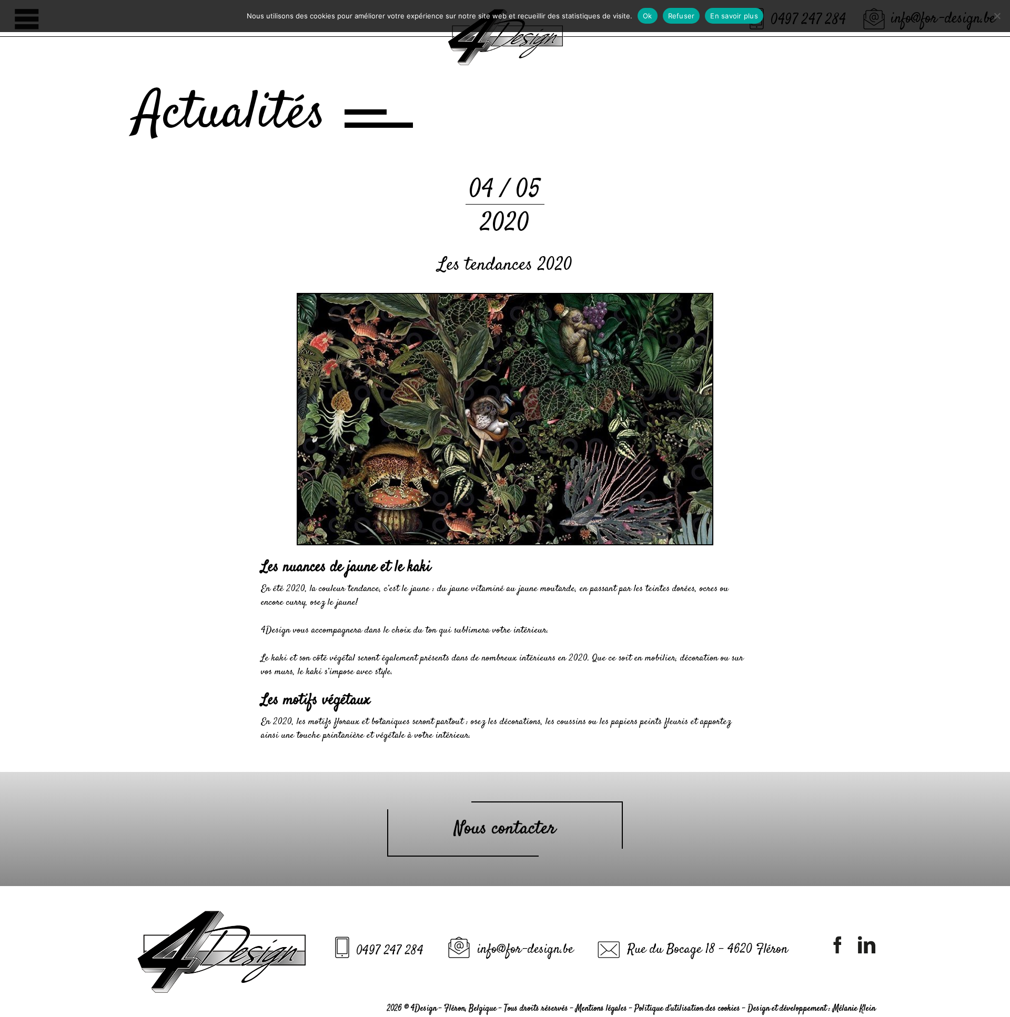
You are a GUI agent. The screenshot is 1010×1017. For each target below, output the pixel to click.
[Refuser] (997, 16)
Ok (647, 16)
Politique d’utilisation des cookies (687, 1009)
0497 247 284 (389, 951)
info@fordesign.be (525, 949)
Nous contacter (505, 829)
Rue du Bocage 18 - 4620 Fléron (707, 949)
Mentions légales (601, 1009)
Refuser (681, 16)
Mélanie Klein (854, 1009)
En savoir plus (734, 16)
